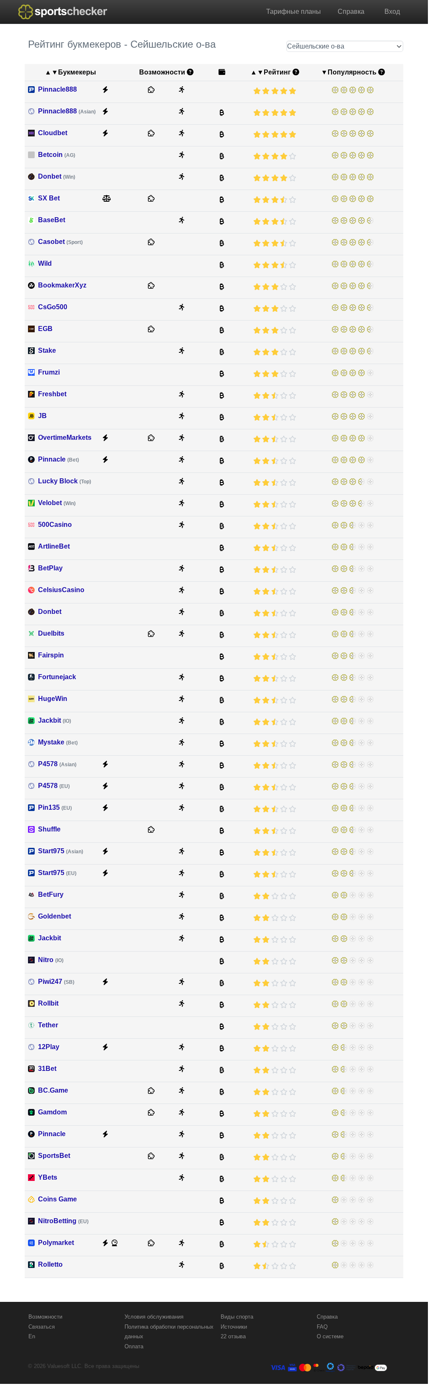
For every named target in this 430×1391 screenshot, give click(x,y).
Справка (351, 11)
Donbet (56, 176)
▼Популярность (349, 72)
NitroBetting (63, 1220)
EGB (45, 328)
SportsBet (54, 1155)
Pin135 (55, 807)
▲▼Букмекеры (70, 72)
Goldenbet (54, 916)
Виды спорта (237, 1317)
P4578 (57, 763)
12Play (48, 1046)
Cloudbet (52, 132)
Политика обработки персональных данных (169, 1332)
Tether (48, 1025)
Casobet (60, 241)
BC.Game (53, 1090)
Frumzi (49, 372)
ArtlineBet (54, 546)
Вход (392, 11)
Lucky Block (64, 481)
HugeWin (52, 698)
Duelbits (51, 633)
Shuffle (49, 829)
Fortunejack (57, 676)
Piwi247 (56, 981)
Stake (47, 350)
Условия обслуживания (154, 1317)
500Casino (55, 524)
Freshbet (52, 394)
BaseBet (51, 219)
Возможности (45, 1317)
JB (42, 415)
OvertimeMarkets (65, 437)
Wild (45, 263)
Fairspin (51, 655)
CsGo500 (52, 307)
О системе (330, 1336)
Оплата (134, 1346)
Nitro (51, 959)
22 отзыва (233, 1336)
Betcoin (56, 154)
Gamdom (52, 1112)
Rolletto (50, 1264)
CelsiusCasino (61, 589)
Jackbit (54, 720)
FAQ (322, 1327)
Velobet (57, 502)
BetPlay (50, 568)
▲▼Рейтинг (270, 72)
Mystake (58, 742)
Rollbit (48, 1003)
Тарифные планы (293, 11)
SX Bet (49, 198)
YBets (47, 1177)
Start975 (60, 851)
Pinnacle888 (57, 89)
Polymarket (56, 1242)
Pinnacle (58, 459)
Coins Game (57, 1199)
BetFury (51, 894)
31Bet (47, 1068)
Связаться (41, 1327)
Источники (234, 1327)
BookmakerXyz (62, 285)
